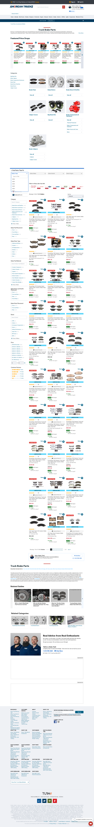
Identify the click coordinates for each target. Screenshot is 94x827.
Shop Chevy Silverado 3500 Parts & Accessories (26, 753)
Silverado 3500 (70, 568)
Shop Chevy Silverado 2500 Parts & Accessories (15, 753)
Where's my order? (25, 713)
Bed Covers (21, 16)
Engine (41, 16)
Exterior (51, 16)
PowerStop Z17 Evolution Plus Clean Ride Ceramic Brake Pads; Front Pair (37, 319)
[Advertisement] (47, 669)
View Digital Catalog (15, 729)
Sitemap (46, 821)
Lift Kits (63, 16)
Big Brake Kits (13, 76)
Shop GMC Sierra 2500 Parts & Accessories (14, 774)
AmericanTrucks (45, 796)
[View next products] (82, 54)
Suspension (72, 16)
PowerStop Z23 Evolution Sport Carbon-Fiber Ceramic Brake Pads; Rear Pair (67, 56)
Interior (59, 16)
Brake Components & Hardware (17, 80)
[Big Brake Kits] (56, 106)
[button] (71, 11)
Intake (54, 16)
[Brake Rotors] (56, 81)
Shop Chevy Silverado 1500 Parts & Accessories (47, 738)
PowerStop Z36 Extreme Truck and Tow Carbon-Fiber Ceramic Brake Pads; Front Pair (19, 56)
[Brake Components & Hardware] (74, 106)
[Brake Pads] (37, 81)
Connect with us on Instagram (58, 721)
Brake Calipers (14, 78)
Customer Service (25, 717)
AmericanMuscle (35, 796)
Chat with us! (24, 719)
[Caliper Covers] (37, 106)
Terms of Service (62, 823)
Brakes (27, 16)
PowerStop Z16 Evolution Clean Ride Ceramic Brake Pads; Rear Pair (56, 318)
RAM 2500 (34, 568)
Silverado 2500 (64, 568)
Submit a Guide (35, 712)
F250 (26, 568)
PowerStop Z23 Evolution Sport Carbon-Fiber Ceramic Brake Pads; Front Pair (79, 56)
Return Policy (24, 715)
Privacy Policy (72, 714)
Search (63, 7)
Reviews (34, 719)
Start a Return (24, 714)
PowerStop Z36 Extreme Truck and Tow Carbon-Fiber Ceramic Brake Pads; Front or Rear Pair (37, 460)
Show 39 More (16, 338)
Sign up (79, 712)
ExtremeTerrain (54, 796)
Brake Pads (13, 82)
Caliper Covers (14, 88)
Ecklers (61, 796)
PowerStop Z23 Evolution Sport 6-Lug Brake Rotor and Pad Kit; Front (74, 534)
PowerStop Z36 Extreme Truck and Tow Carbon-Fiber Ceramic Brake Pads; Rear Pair (31, 56)
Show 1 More (16, 223)
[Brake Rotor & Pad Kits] (74, 81)
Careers (34, 714)
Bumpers (31, 16)
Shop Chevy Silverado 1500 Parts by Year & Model (47, 735)
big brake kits (37, 578)
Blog (12, 726)
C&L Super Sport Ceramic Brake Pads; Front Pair (74, 387)
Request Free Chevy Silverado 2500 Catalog (15, 757)
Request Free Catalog (15, 727)
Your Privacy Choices (64, 821)
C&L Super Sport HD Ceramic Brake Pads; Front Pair (74, 217)
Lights (67, 16)
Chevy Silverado (58, 568)
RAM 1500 (30, 568)
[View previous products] (12, 54)
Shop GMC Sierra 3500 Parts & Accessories (25, 774)
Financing (13, 719)
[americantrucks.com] (21, 7)
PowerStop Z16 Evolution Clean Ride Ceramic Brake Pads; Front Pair (74, 319)
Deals (12, 16)
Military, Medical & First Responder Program (25, 721)
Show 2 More (16, 284)
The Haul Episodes (15, 725)
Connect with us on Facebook (55, 721)
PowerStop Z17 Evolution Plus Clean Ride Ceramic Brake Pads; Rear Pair (74, 288)
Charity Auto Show (36, 715)
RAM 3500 (38, 568)
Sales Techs (34, 717)
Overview (34, 711)
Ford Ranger (43, 568)
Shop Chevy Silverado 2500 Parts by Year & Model (15, 749)
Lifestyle (16, 16)
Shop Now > (51, 20)
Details (37, 2)
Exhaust (46, 16)
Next (69, 549)
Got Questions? (24, 716)
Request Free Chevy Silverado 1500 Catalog (47, 742)
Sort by (69, 194)
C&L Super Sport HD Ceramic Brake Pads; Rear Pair (37, 256)
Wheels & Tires (79, 16)
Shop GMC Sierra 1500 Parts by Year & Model (47, 762)
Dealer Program (35, 716)
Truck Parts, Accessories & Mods (18, 24)
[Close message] (83, 20)
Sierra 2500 (52, 568)
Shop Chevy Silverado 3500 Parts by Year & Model (26, 749)
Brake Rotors (13, 86)
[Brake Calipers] (37, 140)
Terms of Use (24, 724)
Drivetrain (36, 16)
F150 (24, 568)
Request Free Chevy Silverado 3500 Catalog (25, 757)
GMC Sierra (48, 568)
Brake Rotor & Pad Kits (15, 84)
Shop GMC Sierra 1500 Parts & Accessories (46, 766)
